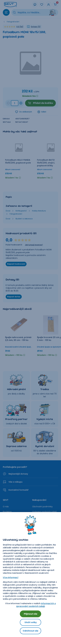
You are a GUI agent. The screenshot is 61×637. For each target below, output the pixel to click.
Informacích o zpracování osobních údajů (36, 605)
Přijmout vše (30, 613)
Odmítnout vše (30, 630)
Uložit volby (31, 622)
